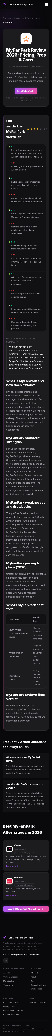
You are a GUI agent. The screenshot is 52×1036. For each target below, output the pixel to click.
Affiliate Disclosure (38, 1002)
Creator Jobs (36, 989)
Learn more (26, 100)
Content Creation (10, 977)
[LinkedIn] (5, 960)
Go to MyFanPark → (26, 91)
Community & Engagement (26, 18)
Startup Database (38, 985)
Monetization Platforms (13, 1010)
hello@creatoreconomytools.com (25, 954)
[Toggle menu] (47, 4)
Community (8, 985)
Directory (7, 18)
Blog (32, 981)
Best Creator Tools (11, 1002)
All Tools (34, 973)
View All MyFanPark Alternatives (24, 909)
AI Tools (6, 973)
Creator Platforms (11, 1014)
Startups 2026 (9, 1006)
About (33, 977)
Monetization (8, 981)
